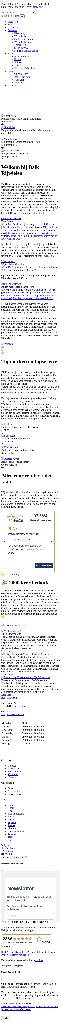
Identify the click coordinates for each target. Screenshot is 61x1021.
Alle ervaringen (12, 569)
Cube (10, 805)
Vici (10, 839)
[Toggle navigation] (22, 16)
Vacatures (19, 79)
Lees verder (7, 651)
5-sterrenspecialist (34, 6)
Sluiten (6, 1018)
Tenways (12, 834)
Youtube (9, 854)
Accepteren (17, 965)
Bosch (17, 59)
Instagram (10, 851)
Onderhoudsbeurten (24, 39)
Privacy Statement (36, 952)
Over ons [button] (12, 71)
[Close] (2, 870)
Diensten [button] (12, 30)
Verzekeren (20, 45)
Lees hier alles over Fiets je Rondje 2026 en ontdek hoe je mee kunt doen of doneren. (29, 1008)
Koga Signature (16, 813)
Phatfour (12, 828)
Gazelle (12, 808)
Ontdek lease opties (11, 218)
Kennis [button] (11, 53)
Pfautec (11, 825)
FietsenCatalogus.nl (20, 954)
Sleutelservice (21, 47)
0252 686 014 (8, 711)
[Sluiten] (2, 979)
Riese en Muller (16, 831)
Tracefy (18, 65)
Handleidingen (21, 56)
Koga (11, 810)
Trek (10, 837)
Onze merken (21, 74)
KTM (11, 816)
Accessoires (14, 27)
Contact (12, 85)
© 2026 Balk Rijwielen (13, 952)
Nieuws (18, 82)
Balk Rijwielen (22, 76)
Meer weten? (8, 261)
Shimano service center (26, 50)
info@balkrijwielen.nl (12, 714)
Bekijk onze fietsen (11, 283)
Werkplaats (20, 36)
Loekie (11, 819)
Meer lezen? (7, 343)
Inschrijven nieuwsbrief (14, 857)
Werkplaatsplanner (23, 42)
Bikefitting (19, 33)
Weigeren (6, 965)
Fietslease (13, 21)
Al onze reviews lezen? (13, 625)
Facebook (10, 848)
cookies (39, 960)
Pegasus (12, 822)
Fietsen (11, 24)
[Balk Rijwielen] (10, 16)
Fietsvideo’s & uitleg (24, 68)
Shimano (18, 62)
